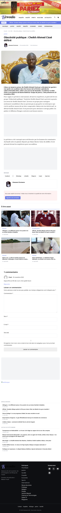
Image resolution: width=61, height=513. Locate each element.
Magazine (24, 499)
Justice (12, 26)
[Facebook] (49, 468)
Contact (20, 506)
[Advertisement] (30, 125)
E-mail (6, 324)
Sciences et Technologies (29, 495)
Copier (40, 176)
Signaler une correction (12, 197)
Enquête (21, 17)
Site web (6, 332)
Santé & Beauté (26, 493)
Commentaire (8, 293)
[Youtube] (57, 468)
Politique (24, 487)
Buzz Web (40, 17)
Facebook (7, 176)
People (24, 491)
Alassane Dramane (13, 45)
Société (27, 17)
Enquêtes (25, 506)
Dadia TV (24, 497)
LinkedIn (26, 176)
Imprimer (47, 176)
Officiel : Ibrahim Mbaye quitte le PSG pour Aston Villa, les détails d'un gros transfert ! (29, 22)
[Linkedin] (49, 472)
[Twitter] (53, 468)
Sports (34, 17)
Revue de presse (26, 485)
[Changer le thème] (58, 17)
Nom (6, 316)
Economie (33, 26)
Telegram (33, 176)
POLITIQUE (5, 26)
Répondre (7, 284)
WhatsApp (18, 176)
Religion (24, 489)
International (48, 26)
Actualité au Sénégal (51, 17)
